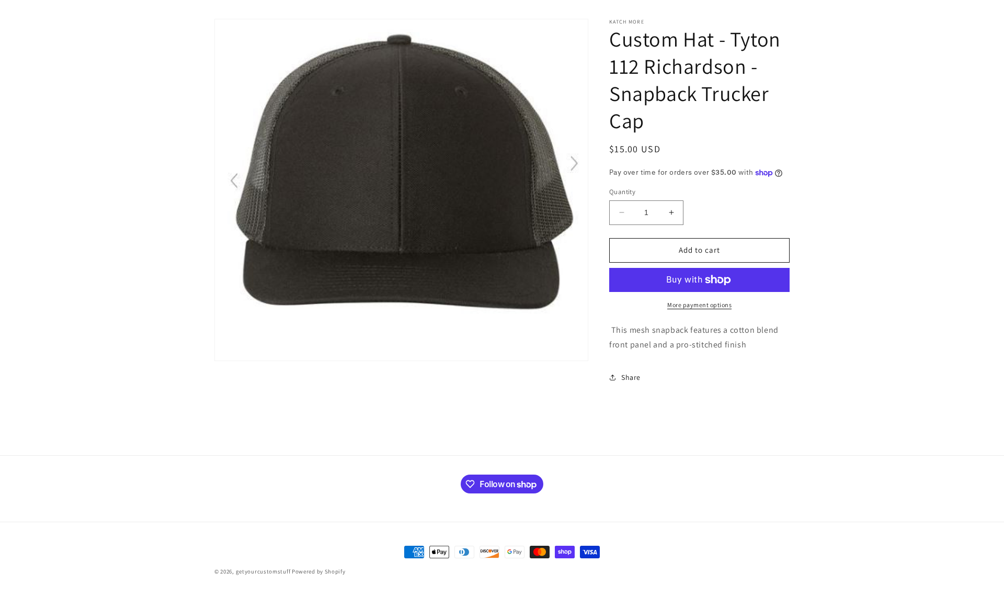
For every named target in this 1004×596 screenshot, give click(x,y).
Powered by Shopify (319, 571)
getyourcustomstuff (263, 571)
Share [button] (631, 377)
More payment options (699, 305)
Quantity (622, 191)
